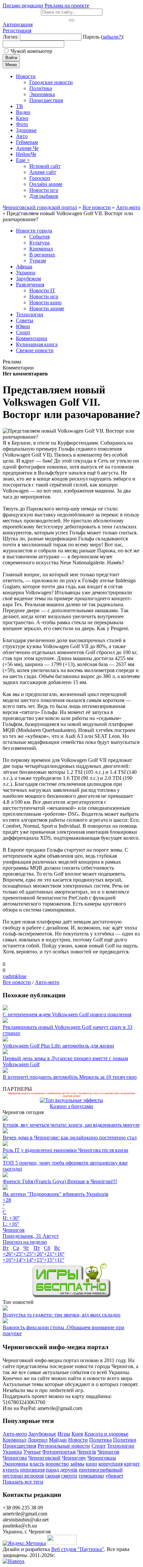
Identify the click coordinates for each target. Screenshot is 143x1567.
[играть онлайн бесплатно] (71, 1296)
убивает (114, 1476)
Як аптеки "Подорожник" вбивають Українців (55, 1194)
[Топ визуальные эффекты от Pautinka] (71, 1100)
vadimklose (15, 976)
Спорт (98, 1446)
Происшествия (19, 1446)
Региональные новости (64, 1446)
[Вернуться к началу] (14, 1561)
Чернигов (108, 1452)
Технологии (120, 1446)
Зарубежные (42, 1434)
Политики (124, 1440)
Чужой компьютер (31, 51)
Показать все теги (23, 1482)
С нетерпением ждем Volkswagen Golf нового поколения (67, 1014)
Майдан (58, 1440)
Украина (12, 1452)
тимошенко (91, 1476)
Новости (78, 1440)
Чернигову (74, 1458)
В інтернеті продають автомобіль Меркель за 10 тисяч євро (70, 1077)
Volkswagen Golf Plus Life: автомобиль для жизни (58, 1046)
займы (77, 1464)
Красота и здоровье (106, 1434)
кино (91, 1464)
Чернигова (15, 1458)
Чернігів (86, 1452)
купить (11, 1470)
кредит (132, 1464)
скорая (52, 1476)
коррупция (110, 1464)
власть (37, 1464)
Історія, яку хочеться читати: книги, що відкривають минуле (71, 1125)
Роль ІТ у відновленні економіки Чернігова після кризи (65, 1150)
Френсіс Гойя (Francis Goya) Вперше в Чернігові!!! (60, 1181)
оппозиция (32, 1470)
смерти (69, 1476)
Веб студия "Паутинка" (77, 1549)
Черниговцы (101, 1458)
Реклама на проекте (67, 5)
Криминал (14, 1440)
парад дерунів (61, 1470)
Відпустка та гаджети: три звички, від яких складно (61, 1315)
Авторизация (18, 24)
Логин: (11, 37)
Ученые (32, 1452)
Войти (11, 57)
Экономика (15, 1464)
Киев (77, 1434)
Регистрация (17, 30)
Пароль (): (103, 37)
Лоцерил (38, 1440)
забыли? (111, 37)
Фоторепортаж (59, 1452)
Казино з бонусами (71, 1106)
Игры (64, 1434)
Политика (100, 1440)
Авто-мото (47, 982)
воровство (57, 1464)
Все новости (17, 982)
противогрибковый (101, 1470)
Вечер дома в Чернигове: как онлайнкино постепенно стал (70, 1137)
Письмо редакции (23, 5)
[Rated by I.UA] (61, 1543)
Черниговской (44, 1458)
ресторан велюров (23, 1476)
